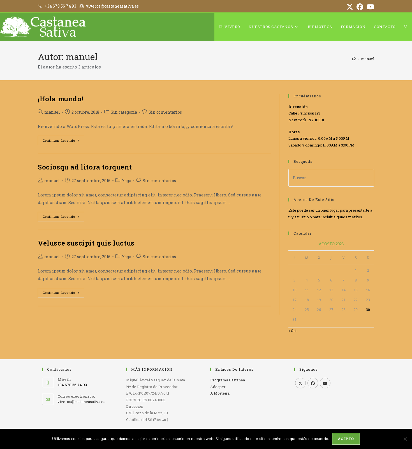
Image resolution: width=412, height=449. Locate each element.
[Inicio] (354, 58)
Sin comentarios (165, 112)
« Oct (292, 330)
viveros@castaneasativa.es (81, 401)
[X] (300, 383)
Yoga (126, 180)
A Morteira (220, 393)
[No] (405, 439)
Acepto (346, 439)
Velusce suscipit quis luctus (86, 243)
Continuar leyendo (63, 141)
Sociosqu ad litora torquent (85, 166)
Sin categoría (124, 112)
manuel (367, 58)
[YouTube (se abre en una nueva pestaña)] (369, 6)
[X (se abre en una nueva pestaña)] (350, 6)
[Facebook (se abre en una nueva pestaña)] (360, 6)
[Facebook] (312, 383)
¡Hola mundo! (60, 98)
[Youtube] (325, 383)
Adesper (218, 386)
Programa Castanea (227, 379)
